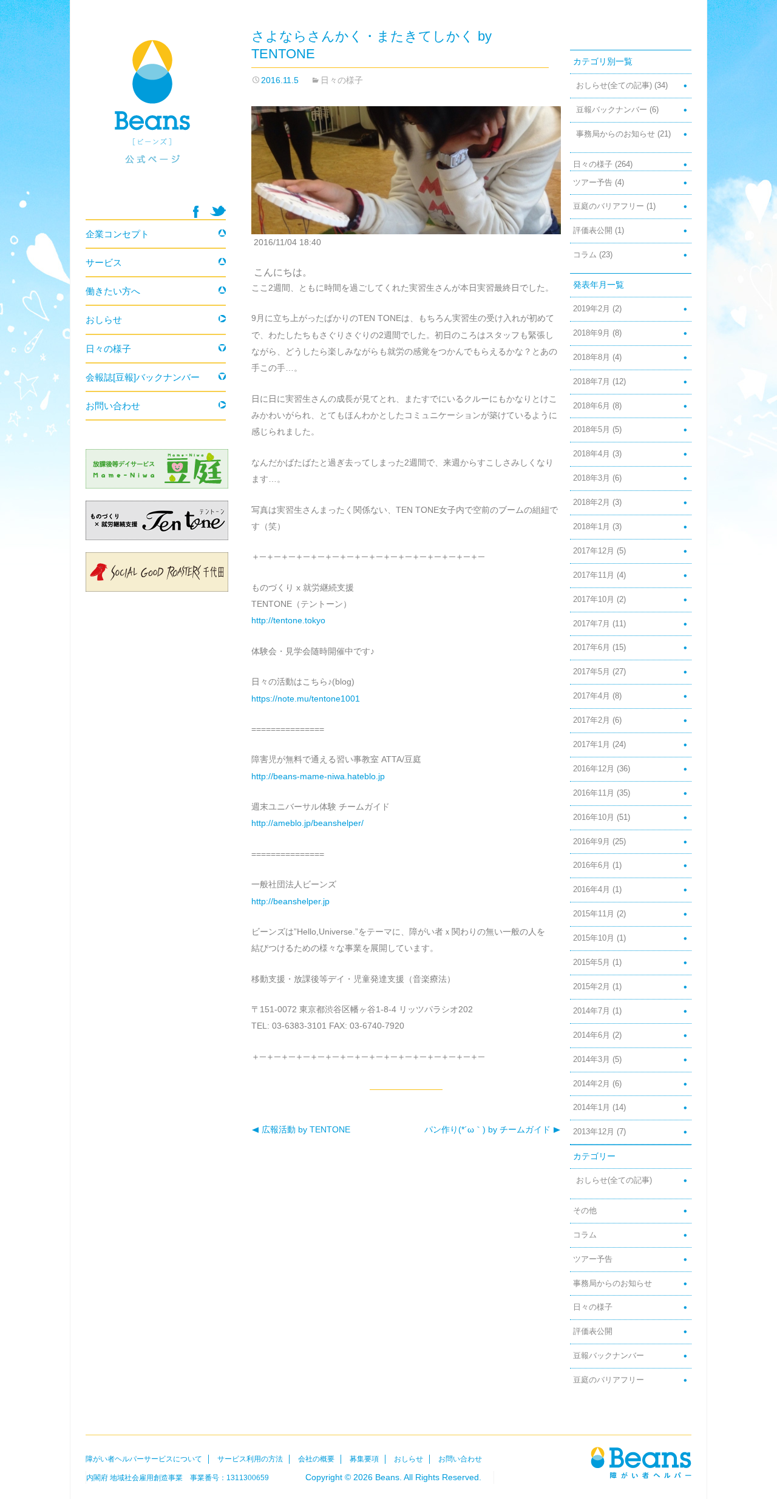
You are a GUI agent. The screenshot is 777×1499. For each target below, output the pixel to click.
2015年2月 (591, 987)
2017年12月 (593, 551)
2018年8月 (591, 357)
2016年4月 (591, 889)
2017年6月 (591, 647)
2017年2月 (591, 720)
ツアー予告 (592, 182)
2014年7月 (591, 1011)
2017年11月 (593, 575)
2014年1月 (591, 1107)
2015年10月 (593, 938)
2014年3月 (591, 1059)
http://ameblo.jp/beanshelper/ (307, 823)
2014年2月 (591, 1084)
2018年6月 (591, 406)
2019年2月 (591, 309)
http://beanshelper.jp (290, 901)
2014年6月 (591, 1035)
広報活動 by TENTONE (300, 1129)
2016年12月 (593, 769)
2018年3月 (591, 478)
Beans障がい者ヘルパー (641, 1462)
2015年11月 (593, 914)
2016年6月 (591, 865)
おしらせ (104, 319)
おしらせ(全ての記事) (614, 85)
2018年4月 (591, 454)
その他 (585, 1210)
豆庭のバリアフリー (608, 206)
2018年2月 (591, 502)
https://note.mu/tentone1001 (305, 698)
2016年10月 (593, 817)
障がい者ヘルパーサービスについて (144, 1459)
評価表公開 (592, 230)
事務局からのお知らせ (615, 134)
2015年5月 (591, 962)
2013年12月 (593, 1132)
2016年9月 (591, 841)
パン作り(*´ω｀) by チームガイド (488, 1129)
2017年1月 (591, 744)
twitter (218, 211)
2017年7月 (591, 624)
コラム (585, 255)
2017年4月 (591, 696)
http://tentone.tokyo (288, 620)
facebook (195, 212)
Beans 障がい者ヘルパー (156, 116)
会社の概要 (316, 1459)
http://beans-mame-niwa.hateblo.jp (318, 776)
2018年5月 (591, 429)
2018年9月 (591, 333)
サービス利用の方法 (250, 1459)
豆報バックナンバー (611, 110)
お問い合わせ (113, 406)
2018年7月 (591, 381)
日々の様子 (342, 80)
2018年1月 (591, 527)
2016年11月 (593, 793)
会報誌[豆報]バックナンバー (143, 377)
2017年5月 (591, 672)
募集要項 (364, 1459)
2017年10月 (593, 599)
